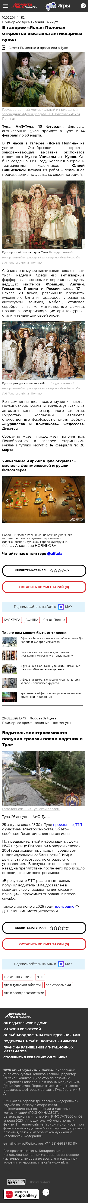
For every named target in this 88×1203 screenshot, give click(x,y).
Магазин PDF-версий (22, 1029)
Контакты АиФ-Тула (59, 1041)
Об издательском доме (25, 1023)
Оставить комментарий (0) (44, 587)
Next (79, 500)
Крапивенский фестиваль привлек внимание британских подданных (51, 695)
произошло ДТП (67, 825)
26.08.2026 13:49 (14, 718)
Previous (7, 500)
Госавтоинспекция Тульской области (31, 809)
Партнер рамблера (40, 1182)
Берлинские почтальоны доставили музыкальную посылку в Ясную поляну (47, 654)
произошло (64, 906)
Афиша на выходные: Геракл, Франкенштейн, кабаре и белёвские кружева (50, 681)
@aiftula (54, 554)
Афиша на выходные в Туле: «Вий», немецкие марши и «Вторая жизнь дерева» (50, 667)
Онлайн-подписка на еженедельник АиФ (41, 1035)
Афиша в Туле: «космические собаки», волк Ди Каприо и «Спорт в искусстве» (52, 640)
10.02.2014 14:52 (13, 18)
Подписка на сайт (20, 1041)
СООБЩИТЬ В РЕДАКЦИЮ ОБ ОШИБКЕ (35, 1057)
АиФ (8, 546)
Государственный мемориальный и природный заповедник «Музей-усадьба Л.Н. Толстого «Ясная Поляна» (41, 114)
